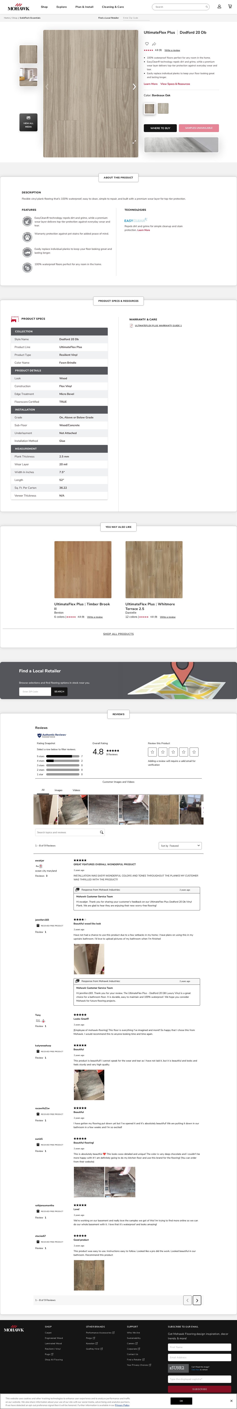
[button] (134, 87)
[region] (118, 1401)
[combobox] (181, 7)
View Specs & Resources (175, 84)
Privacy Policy (122, 1405)
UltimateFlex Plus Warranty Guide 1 (158, 325)
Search (59, 691)
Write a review (172, 50)
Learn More (151, 84)
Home (7, 18)
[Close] (231, 1401)
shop (14, 18)
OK (181, 1400)
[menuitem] (181, 7)
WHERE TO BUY (160, 128)
